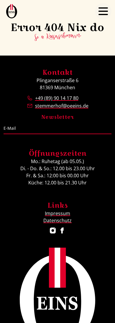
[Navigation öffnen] (103, 11)
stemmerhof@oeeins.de (61, 106)
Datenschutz (57, 220)
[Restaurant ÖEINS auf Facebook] (62, 230)
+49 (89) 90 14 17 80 (56, 98)
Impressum (57, 213)
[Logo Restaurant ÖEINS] (11, 11)
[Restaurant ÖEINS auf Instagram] (53, 230)
